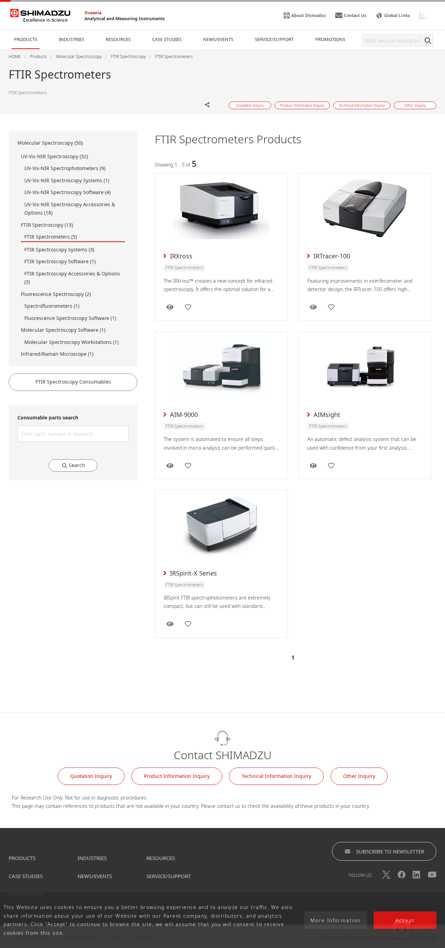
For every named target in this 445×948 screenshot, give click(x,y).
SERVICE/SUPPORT (168, 876)
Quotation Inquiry (91, 776)
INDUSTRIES (92, 857)
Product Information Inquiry (177, 776)
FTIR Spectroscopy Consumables (73, 381)
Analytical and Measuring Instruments (124, 19)
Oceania (93, 13)
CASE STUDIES (26, 876)
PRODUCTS (22, 857)
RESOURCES (160, 857)
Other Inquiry (359, 776)
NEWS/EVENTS (95, 876)
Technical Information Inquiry (276, 776)
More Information (335, 920)
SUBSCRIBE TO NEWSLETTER (390, 851)
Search (77, 465)
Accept (405, 920)
